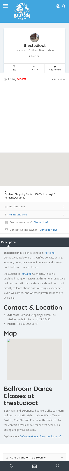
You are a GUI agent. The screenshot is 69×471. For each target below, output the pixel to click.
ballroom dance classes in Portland (40, 436)
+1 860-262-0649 (27, 323)
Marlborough (15, 319)
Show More (59, 79)
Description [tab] (8, 242)
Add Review (55, 69)
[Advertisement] (34, 118)
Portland (49, 252)
